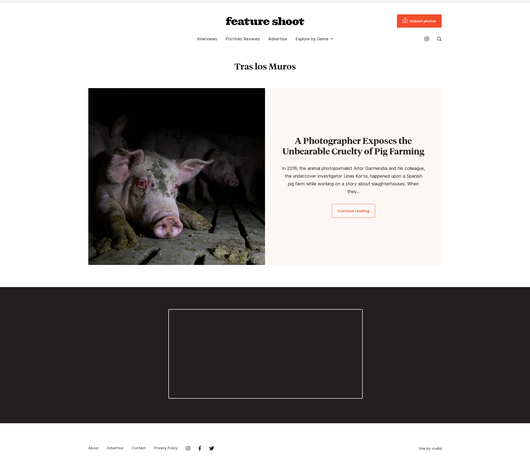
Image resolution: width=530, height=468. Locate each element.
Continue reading (353, 211)
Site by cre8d (430, 448)
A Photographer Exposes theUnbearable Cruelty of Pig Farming (353, 146)
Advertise (277, 38)
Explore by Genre (311, 38)
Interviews (207, 38)
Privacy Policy (165, 448)
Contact (139, 448)
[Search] (439, 38)
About (93, 448)
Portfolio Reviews (243, 38)
